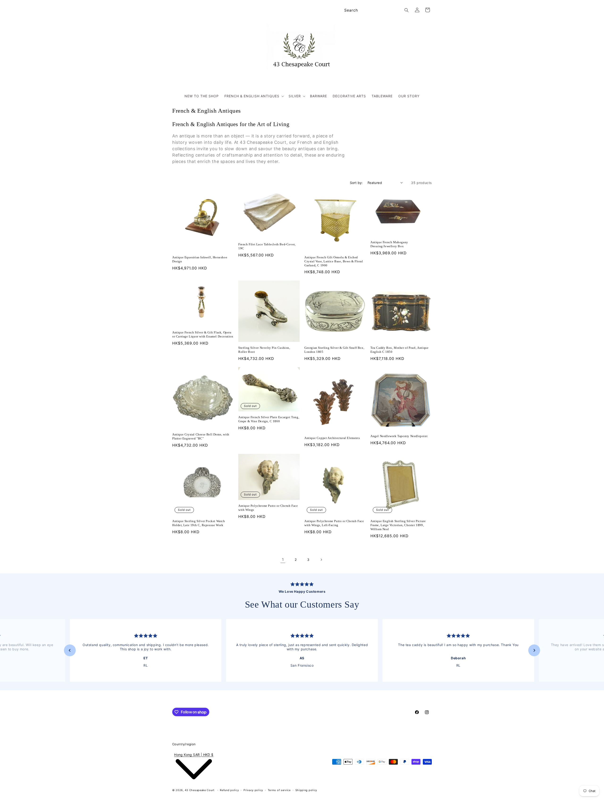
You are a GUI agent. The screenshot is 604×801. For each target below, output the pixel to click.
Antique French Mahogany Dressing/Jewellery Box (389, 244)
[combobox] (376, 10)
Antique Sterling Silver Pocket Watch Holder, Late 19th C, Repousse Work (198, 523)
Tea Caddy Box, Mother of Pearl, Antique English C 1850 (399, 350)
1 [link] (283, 559)
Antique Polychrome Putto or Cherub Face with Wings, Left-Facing (334, 523)
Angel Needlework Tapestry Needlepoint (399, 436)
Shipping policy (306, 790)
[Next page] (321, 559)
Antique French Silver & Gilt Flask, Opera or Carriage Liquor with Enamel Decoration (202, 334)
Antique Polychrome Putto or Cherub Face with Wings (268, 507)
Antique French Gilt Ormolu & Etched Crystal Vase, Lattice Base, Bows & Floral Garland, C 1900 (333, 261)
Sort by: (356, 183)
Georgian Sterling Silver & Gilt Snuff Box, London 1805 (334, 350)
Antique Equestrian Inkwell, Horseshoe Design (199, 259)
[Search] (406, 10)
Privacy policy (253, 790)
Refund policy (229, 790)
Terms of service (279, 790)
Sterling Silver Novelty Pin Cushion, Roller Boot (264, 350)
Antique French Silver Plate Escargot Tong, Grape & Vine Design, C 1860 (268, 419)
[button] (254, 96)
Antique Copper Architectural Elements (332, 438)
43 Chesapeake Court (199, 790)
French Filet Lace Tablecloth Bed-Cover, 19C (266, 246)
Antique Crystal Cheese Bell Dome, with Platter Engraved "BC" (200, 436)
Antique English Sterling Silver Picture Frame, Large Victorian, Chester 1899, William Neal (398, 525)
